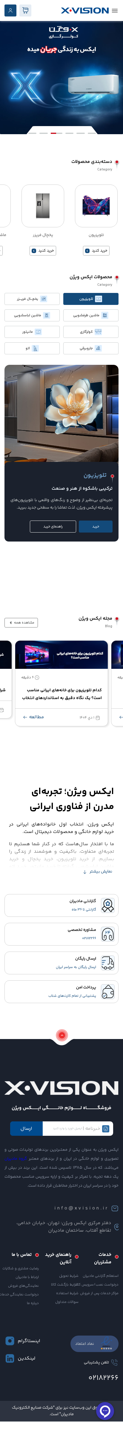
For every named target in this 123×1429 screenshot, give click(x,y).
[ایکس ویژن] (85, 10)
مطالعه (36, 717)
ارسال (26, 1128)
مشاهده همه (23, 623)
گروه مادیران (15, 1159)
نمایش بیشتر (101, 871)
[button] (32, 133)
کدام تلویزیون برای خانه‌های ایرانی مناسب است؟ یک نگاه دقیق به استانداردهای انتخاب (62, 694)
